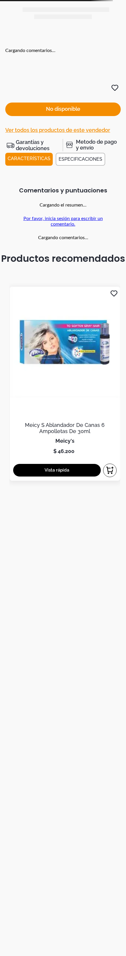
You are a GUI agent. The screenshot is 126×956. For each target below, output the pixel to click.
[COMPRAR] (110, 470)
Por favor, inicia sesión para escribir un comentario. (63, 221)
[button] (34, 145)
